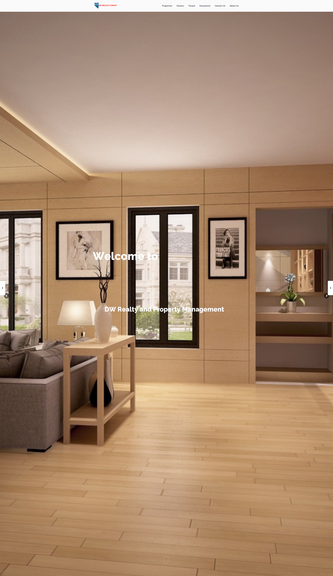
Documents (205, 6)
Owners (180, 6)
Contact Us (220, 6)
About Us (234, 6)
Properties (167, 6)
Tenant (191, 6)
